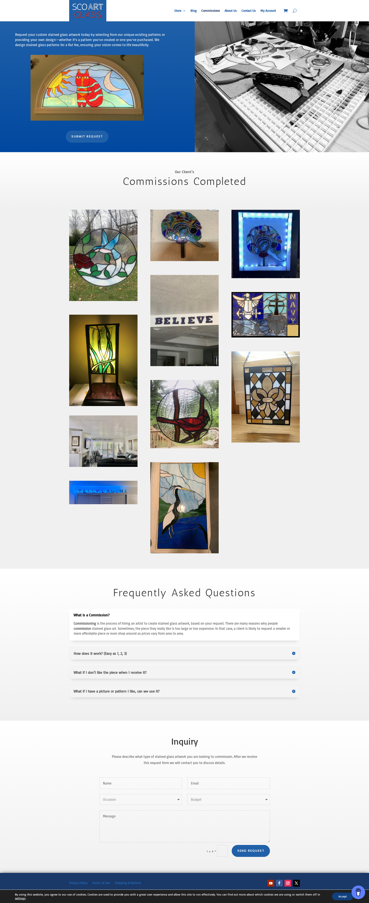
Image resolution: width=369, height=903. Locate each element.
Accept (342, 896)
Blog (193, 11)
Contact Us (249, 11)
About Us (231, 11)
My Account (268, 11)
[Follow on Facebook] (279, 883)
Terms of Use (101, 882)
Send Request (250, 851)
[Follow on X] (296, 883)
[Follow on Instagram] (287, 883)
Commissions (210, 11)
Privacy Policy (78, 882)
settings (20, 898)
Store (178, 11)
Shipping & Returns (128, 882)
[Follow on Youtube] (270, 883)
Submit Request (87, 136)
